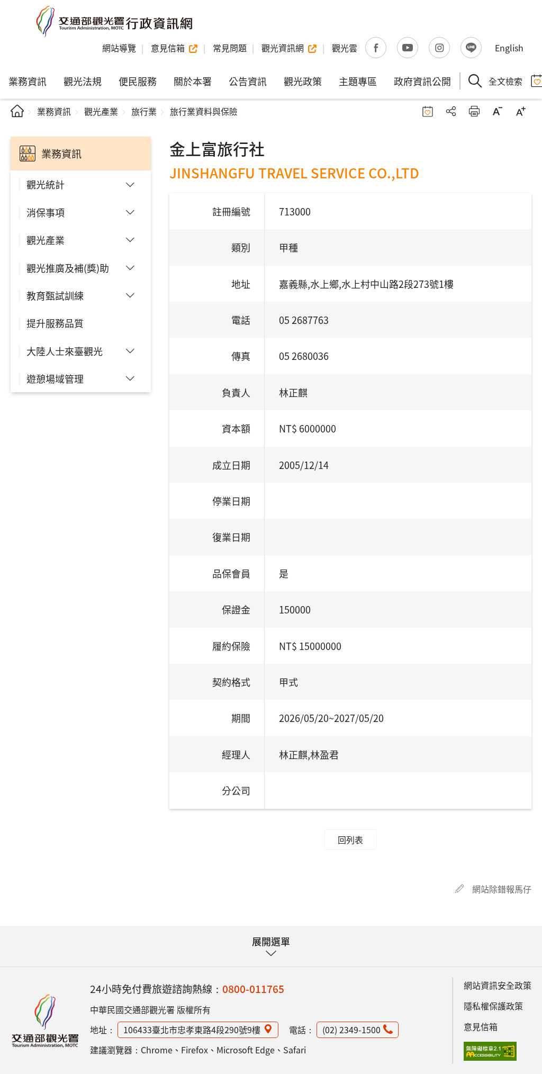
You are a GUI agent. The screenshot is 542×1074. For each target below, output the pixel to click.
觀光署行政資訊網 (45, 1020)
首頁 (17, 111)
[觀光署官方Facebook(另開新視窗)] (375, 47)
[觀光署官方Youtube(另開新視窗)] (407, 47)
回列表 (350, 839)
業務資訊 (27, 81)
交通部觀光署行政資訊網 (113, 21)
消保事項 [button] (45, 212)
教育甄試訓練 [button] (55, 295)
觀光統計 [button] (45, 184)
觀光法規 (83, 81)
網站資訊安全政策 (497, 985)
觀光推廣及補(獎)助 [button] (67, 268)
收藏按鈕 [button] (427, 111)
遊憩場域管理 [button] (55, 378)
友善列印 (474, 111)
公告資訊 (248, 81)
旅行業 (144, 111)
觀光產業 (101, 111)
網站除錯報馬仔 (501, 888)
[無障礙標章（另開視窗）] (490, 1051)
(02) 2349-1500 (351, 1029)
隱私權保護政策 (493, 1005)
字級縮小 (497, 111)
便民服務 (138, 81)
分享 (451, 111)
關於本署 (193, 81)
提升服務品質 (55, 323)
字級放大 (520, 111)
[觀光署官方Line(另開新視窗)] (471, 47)
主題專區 (358, 81)
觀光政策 (303, 81)
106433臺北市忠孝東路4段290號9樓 (191, 1029)
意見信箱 (481, 1026)
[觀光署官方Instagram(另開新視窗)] (439, 47)
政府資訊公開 (422, 81)
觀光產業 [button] (45, 240)
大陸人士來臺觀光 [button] (64, 351)
